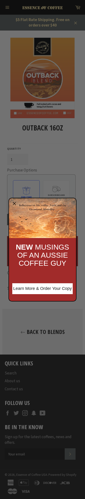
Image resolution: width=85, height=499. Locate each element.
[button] (14, 204)
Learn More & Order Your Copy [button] (42, 288)
